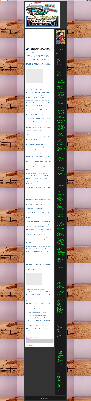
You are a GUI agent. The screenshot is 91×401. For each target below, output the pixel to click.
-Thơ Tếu (58, 328)
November (58, 65)
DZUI (57, 358)
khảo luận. (58, 361)
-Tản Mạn (58, 324)
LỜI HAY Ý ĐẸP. (59, 363)
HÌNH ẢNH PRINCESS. (60, 360)
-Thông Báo (58, 330)
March (58, 74)
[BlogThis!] (35, 337)
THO (57, 378)
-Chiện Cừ (58, 307)
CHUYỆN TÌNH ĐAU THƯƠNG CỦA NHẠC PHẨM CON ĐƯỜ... (60, 173)
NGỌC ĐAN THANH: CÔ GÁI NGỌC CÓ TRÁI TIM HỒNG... (61, 292)
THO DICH (58, 380)
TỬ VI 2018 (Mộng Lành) (60, 175)
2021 (57, 60)
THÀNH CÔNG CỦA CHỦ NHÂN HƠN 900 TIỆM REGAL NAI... (60, 195)
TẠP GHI (58, 377)
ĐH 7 (57, 354)
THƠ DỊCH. (58, 381)
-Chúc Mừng (58, 308)
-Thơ (57, 326)
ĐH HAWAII (58, 356)
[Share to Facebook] (36, 337)
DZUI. (57, 359)
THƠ (57, 379)
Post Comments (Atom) (31, 345)
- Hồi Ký (58, 301)
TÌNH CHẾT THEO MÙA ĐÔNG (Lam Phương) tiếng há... (61, 123)
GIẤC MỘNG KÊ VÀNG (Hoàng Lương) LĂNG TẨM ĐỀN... (61, 147)
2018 (57, 63)
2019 (57, 62)
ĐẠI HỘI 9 (58, 349)
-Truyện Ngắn (58, 335)
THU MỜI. (58, 385)
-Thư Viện (58, 331)
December (58, 64)
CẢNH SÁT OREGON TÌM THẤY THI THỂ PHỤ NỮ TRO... (60, 102)
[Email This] (34, 337)
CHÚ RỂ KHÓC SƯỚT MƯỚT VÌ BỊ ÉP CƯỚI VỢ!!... (60, 238)
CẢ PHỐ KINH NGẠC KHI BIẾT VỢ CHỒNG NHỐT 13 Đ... (61, 154)
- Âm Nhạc (58, 299)
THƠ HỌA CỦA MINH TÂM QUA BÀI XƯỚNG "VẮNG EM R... (60, 98)
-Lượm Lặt (29, 338)
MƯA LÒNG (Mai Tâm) (60, 206)
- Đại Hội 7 (58, 300)
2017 (57, 294)
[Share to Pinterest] (37, 337)
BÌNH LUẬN (58, 339)
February (58, 75)
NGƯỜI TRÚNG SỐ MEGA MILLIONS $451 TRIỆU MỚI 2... (61, 201)
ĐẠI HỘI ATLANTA (59, 353)
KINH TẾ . (58, 362)
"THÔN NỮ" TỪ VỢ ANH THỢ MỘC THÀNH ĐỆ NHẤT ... (60, 137)
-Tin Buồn (58, 332)
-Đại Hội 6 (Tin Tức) (59, 310)
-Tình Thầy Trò (58, 334)
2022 (57, 59)
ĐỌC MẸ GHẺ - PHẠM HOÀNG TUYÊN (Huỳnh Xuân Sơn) (60, 267)
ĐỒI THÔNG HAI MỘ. (60, 126)
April (58, 73)
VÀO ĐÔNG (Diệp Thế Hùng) (61, 174)
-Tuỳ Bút (58, 336)
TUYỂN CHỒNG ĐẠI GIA (60, 227)
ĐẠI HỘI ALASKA (59, 351)
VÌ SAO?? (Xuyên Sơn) (60, 286)
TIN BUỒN (58, 386)
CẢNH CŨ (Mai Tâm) (60, 241)
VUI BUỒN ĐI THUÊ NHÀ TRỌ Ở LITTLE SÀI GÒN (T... (60, 244)
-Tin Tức (58, 333)
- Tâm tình (58, 305)
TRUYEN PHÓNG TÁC (59, 388)
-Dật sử (57, 314)
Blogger (49, 398)
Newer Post (27, 344)
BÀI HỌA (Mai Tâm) (59, 155)
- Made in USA (58, 304)
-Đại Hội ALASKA (59, 312)
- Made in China (59, 303)
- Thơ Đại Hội (58, 306)
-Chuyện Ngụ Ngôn (59, 309)
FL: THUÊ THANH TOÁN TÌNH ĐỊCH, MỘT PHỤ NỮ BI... (61, 186)
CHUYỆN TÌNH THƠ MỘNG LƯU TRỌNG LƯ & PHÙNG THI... (61, 85)
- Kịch (57, 302)
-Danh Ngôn (58, 313)
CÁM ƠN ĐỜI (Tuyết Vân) (60, 283)
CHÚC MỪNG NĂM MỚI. (60, 287)
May (58, 72)
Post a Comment (29, 341)
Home (40, 344)
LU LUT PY (58, 364)
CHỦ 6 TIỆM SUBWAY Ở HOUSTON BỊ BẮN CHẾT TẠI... (60, 184)
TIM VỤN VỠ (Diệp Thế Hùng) (61, 117)
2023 (57, 58)
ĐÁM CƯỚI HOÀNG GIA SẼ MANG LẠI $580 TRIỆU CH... (60, 81)
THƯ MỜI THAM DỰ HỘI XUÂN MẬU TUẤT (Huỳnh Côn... (60, 114)
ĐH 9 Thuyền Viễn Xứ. (59, 355)
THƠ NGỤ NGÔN (59, 383)
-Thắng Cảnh (58, 325)
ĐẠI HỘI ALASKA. (59, 352)
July (58, 70)
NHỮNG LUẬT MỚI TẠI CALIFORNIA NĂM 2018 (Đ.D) (60, 247)
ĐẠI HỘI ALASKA (59, 350)
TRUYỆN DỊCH (59, 387)
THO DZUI (58, 382)
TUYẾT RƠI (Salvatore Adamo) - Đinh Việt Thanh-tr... (61, 217)
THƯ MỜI (58, 384)
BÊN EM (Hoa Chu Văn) (60, 242)
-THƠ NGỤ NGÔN (59, 327)
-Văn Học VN (58, 338)
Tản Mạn (58, 375)
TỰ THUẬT (58, 389)
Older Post (52, 344)
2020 (57, 61)
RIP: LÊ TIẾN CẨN (59, 248)
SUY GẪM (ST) (59, 77)
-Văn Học (58, 337)
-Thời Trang (58, 329)
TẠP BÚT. (58, 376)
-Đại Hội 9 (58, 311)
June (58, 71)
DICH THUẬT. (58, 357)
